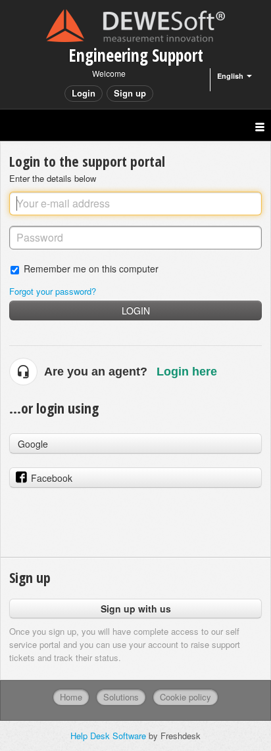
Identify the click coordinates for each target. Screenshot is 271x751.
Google (33, 443)
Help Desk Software (109, 735)
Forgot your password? (52, 291)
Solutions (121, 697)
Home (71, 697)
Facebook (51, 477)
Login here (187, 371)
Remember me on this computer (91, 268)
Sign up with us (136, 608)
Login (136, 310)
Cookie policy (185, 697)
